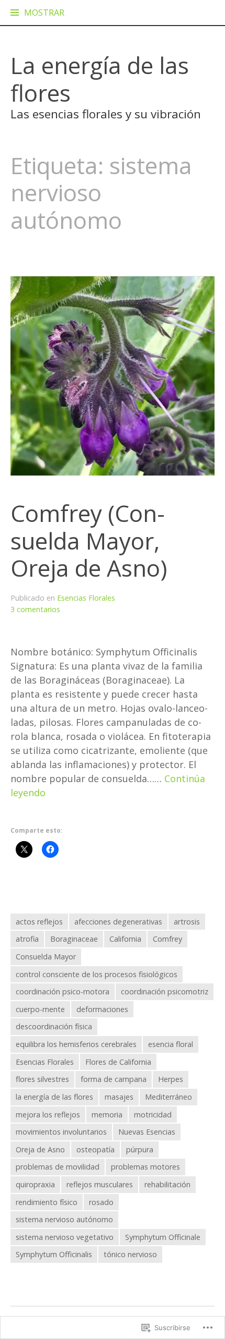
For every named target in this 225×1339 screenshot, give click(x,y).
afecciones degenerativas (118, 922)
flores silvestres (42, 1079)
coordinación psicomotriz (164, 991)
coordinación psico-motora (62, 991)
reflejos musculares (99, 1184)
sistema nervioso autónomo (64, 1219)
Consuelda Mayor (46, 956)
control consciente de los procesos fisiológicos (96, 974)
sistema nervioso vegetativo (65, 1237)
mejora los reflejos (48, 1114)
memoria (107, 1114)
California (125, 939)
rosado (101, 1202)
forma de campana (114, 1079)
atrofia (27, 939)
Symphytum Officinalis (54, 1254)
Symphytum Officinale (162, 1237)
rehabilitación (167, 1184)
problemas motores (145, 1167)
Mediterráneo (168, 1097)
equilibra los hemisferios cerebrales (76, 1044)
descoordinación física (54, 1026)
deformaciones (102, 1009)
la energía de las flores (54, 1097)
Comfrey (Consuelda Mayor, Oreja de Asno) (88, 540)
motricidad (153, 1114)
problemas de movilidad (57, 1167)
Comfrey (167, 939)
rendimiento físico (46, 1202)
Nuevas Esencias (146, 1132)
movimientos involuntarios (61, 1132)
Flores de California (118, 1062)
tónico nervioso (130, 1254)
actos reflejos (39, 922)
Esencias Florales (86, 598)
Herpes (170, 1079)
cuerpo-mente (40, 1009)
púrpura (139, 1149)
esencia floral (170, 1044)
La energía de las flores (99, 79)
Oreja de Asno (40, 1149)
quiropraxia (35, 1184)
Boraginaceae (74, 939)
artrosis (187, 922)
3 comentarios (35, 609)
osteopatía (95, 1149)
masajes (119, 1097)
